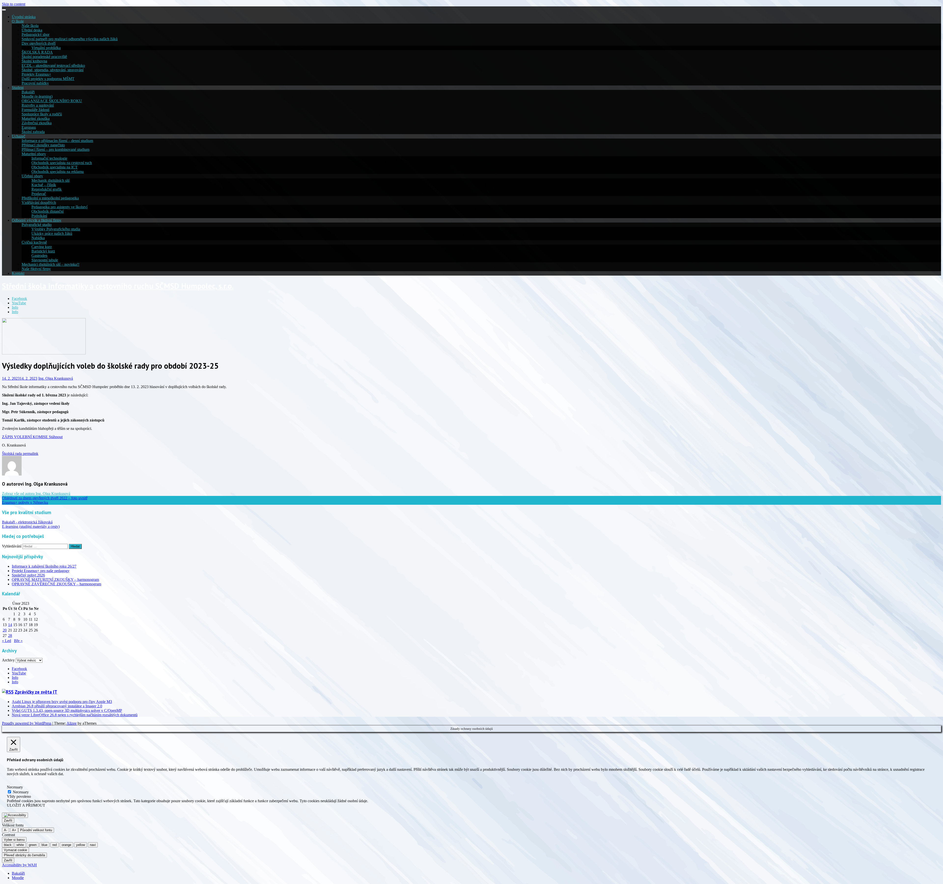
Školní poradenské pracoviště (44, 57)
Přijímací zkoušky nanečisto (43, 145)
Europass (29, 127)
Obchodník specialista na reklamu (57, 171)
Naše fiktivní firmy (36, 269)
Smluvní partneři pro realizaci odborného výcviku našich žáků (70, 39)
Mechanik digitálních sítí (50, 180)
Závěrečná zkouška (37, 123)
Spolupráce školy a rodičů (42, 114)
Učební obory (32, 176)
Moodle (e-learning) (37, 96)
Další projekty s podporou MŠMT (48, 79)
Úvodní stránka (24, 17)
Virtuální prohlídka (46, 48)
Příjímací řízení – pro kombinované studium (55, 149)
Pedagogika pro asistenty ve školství (59, 207)
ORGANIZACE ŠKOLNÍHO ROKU (52, 101)
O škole (18, 21)
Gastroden (39, 255)
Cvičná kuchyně (34, 242)
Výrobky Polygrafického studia (55, 229)
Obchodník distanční (47, 211)
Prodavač (38, 194)
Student (18, 87)
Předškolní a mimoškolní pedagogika (50, 198)
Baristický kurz (43, 251)
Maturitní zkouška (36, 118)
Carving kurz (41, 247)
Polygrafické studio (37, 225)
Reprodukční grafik (46, 189)
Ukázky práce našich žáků (51, 233)
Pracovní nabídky (35, 83)
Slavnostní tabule (44, 260)
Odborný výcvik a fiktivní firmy (36, 220)
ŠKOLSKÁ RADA (37, 52)
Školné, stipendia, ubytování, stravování (52, 70)
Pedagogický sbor (35, 34)
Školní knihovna (34, 61)
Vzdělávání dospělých (39, 202)
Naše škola (30, 26)
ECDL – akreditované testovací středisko (53, 65)
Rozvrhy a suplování (38, 105)
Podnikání (39, 216)
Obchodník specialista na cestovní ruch (61, 163)
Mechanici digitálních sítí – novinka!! (50, 264)
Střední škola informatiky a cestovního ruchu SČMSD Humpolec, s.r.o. (118, 286)
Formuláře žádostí (35, 110)
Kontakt (18, 273)
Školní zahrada (33, 132)
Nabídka (38, 238)
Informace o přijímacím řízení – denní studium (57, 141)
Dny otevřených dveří (38, 43)
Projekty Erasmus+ (36, 74)
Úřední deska (32, 30)
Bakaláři (28, 92)
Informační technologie (49, 158)
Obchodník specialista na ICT (54, 167)
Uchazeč (18, 136)
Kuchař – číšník (43, 185)
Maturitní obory (34, 154)
